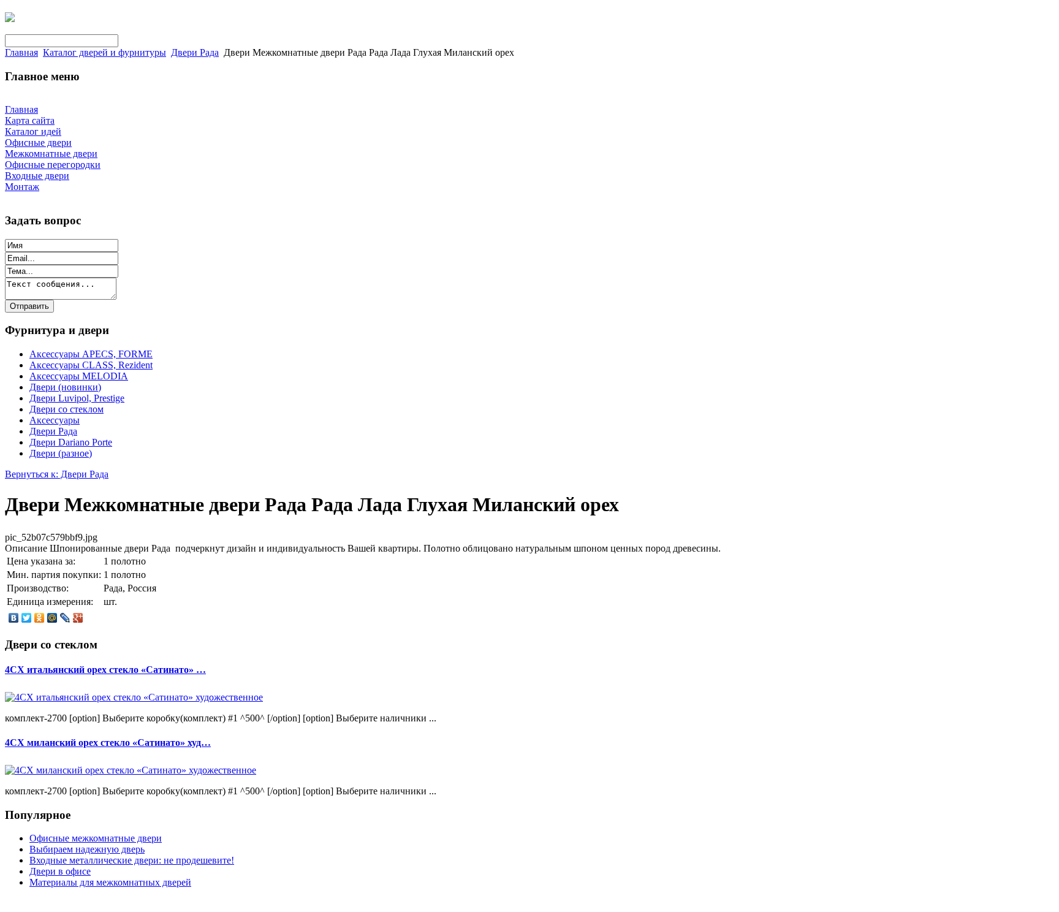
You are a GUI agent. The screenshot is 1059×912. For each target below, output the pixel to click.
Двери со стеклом (66, 409)
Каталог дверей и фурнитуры (104, 52)
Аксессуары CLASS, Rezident (91, 365)
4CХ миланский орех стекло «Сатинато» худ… (108, 742)
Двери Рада (195, 52)
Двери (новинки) (65, 387)
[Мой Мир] (52, 618)
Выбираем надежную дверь (87, 849)
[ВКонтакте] (13, 618)
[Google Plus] (78, 618)
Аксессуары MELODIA (78, 376)
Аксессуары (54, 420)
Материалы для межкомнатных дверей (110, 882)
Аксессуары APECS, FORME (91, 354)
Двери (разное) (60, 453)
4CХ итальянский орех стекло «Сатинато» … (105, 669)
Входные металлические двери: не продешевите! (131, 860)
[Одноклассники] (39, 618)
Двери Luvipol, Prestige (76, 398)
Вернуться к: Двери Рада (56, 474)
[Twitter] (26, 618)
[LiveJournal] (65, 618)
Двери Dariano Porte (70, 442)
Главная (21, 52)
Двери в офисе (60, 871)
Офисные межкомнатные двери (95, 838)
